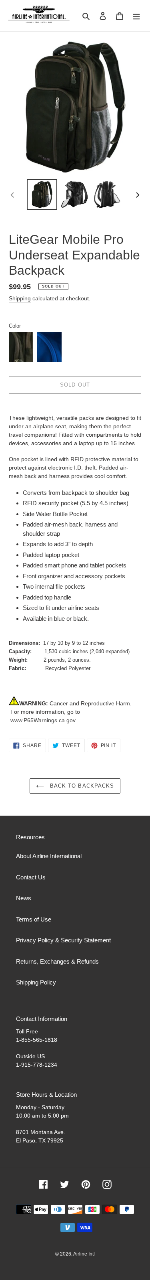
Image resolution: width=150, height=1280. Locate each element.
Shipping (20, 298)
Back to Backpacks (81, 786)
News (23, 898)
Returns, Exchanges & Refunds (57, 961)
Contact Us (31, 877)
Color (15, 326)
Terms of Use (33, 919)
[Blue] (49, 347)
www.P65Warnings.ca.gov (42, 720)
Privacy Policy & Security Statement (63, 940)
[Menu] (136, 15)
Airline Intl (84, 1254)
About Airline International (49, 856)
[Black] (21, 347)
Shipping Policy (36, 982)
